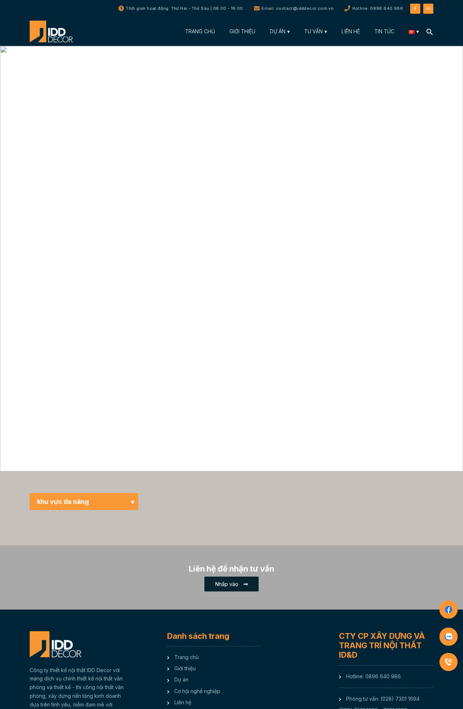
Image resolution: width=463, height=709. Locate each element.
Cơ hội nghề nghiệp (197, 691)
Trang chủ (186, 657)
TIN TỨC (384, 31)
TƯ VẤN (313, 31)
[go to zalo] (448, 637)
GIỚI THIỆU (242, 31)
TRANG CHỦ (200, 31)
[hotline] (448, 662)
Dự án (181, 679)
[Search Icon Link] (429, 31)
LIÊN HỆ (350, 31)
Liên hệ (182, 702)
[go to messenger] (448, 609)
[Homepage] (53, 31)
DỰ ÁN (277, 31)
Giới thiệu (185, 668)
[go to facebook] (415, 8)
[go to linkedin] (428, 8)
